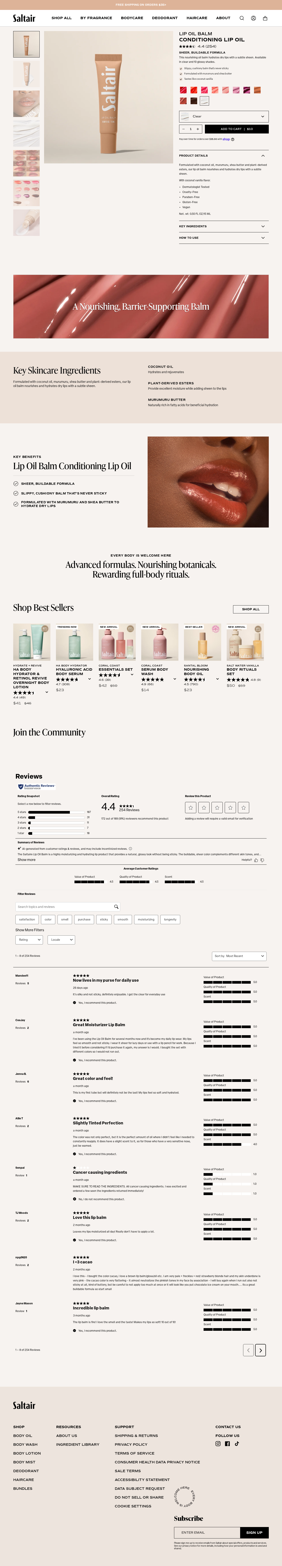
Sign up (254, 1533)
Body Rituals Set (242, 671)
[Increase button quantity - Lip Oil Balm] (197, 129)
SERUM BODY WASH (154, 671)
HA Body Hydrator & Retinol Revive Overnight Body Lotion (31, 678)
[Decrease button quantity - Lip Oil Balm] (183, 129)
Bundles (22, 1488)
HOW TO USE (189, 238)
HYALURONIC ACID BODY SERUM (74, 671)
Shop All (251, 609)
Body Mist (24, 1462)
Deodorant (26, 1471)
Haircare (23, 1480)
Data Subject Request (140, 1488)
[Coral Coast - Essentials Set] (117, 642)
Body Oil (22, 1436)
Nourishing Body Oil (196, 671)
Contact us (228, 1427)
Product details (193, 155)
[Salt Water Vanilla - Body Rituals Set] (245, 642)
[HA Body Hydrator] (74, 642)
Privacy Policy (131, 1444)
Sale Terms (128, 1471)
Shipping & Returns (136, 1436)
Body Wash (25, 1444)
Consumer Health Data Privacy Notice (157, 1462)
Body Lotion (27, 1453)
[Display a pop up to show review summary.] (47, 693)
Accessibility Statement (142, 1480)
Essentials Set (116, 669)
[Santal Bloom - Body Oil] (202, 642)
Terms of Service (134, 1453)
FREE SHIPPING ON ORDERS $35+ (141, 5)
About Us (66, 1436)
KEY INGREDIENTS (193, 226)
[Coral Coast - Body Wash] (159, 642)
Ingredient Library (77, 1444)
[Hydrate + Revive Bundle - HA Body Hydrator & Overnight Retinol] (31, 642)
